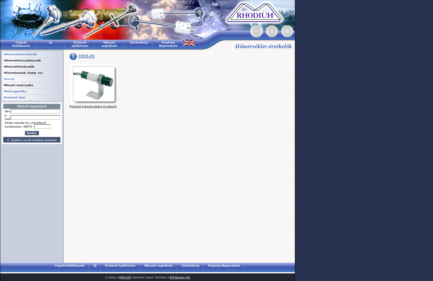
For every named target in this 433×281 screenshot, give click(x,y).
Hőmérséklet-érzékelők (20, 54)
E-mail (7, 117)
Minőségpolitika (15, 91)
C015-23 (86, 56)
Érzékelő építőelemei (80, 44)
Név (7, 111)
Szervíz (9, 79)
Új (50, 42)
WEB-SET (125, 277)
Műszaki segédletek (109, 44)
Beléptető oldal (14, 97)
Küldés (32, 133)
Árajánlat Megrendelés (168, 44)
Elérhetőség (139, 42)
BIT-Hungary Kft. (180, 277)
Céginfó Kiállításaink (21, 44)
